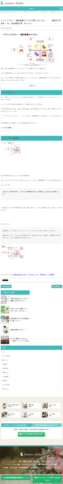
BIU (33, 470)
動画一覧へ (36, 461)
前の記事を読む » (57, 286)
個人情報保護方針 (24, 467)
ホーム (3, 351)
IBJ (30, 470)
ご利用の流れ (5, 368)
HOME (2, 11)
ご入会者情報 (5, 376)
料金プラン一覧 (45, 461)
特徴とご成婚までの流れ (25, 461)
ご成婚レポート (6, 372)
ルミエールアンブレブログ (9, 11)
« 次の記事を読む (6, 286)
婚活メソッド (5, 360)
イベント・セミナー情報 (13, 464)
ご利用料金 (4, 364)
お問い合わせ (5, 388)
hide (34, 85)
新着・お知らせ (42, 464)
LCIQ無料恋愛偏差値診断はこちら (16, 478)
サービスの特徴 (6, 356)
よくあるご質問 (6, 384)
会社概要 (4, 380)
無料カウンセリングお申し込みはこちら (47, 479)
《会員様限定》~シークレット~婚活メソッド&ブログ (45, 467)
